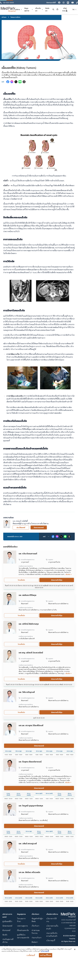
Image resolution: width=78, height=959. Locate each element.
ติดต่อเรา (35, 942)
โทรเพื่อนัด (21, 580)
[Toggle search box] (53, 9)
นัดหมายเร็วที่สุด (56, 580)
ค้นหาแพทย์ (6, 930)
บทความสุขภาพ (22, 926)
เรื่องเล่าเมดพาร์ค (23, 930)
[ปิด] (75, 949)
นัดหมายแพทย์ (39, 527)
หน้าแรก (4, 17)
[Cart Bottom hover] (57, 9)
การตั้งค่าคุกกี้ (31, 955)
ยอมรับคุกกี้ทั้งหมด (45, 955)
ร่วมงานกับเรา (36, 938)
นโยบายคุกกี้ (50, 940)
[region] (39, 952)
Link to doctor (8, 552)
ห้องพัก (4, 935)
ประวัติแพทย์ (21, 527)
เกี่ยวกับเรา (35, 926)
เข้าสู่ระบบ (64, 9)
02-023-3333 (8, 2)
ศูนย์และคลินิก (7, 921)
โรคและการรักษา (15, 17)
